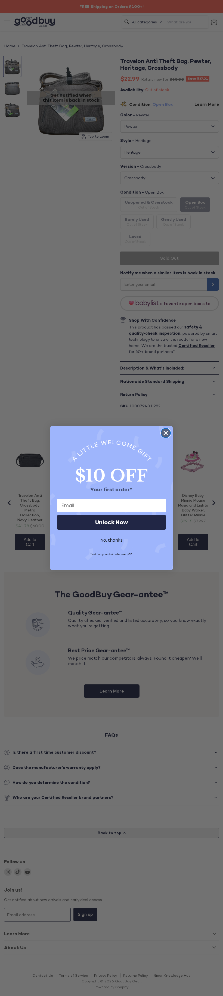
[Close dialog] (166, 433)
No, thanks (111, 540)
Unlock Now (111, 522)
